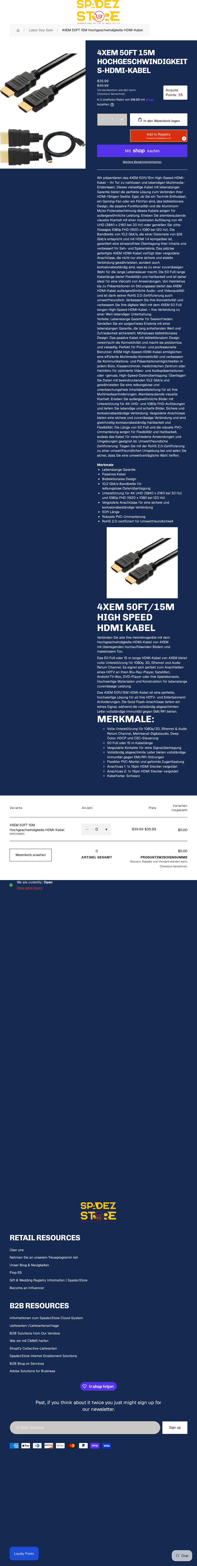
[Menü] (5, 12)
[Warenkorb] (191, 12)
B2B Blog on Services (27, 1363)
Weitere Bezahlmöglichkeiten (142, 162)
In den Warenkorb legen (161, 121)
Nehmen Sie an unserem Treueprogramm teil (44, 1257)
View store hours (29, 888)
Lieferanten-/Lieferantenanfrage (34, 1325)
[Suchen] (16, 12)
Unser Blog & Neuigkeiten (29, 1265)
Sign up (175, 1427)
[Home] (18, 30)
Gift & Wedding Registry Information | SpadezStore (48, 1280)
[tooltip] (184, 138)
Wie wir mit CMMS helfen (29, 1341)
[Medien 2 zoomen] (21, 147)
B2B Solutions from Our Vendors (35, 1333)
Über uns (17, 1250)
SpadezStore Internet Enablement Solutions (43, 1356)
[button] (158, 135)
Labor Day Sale (41, 30)
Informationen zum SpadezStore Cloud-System (46, 1318)
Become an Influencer (27, 1288)
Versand (164, 861)
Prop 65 (16, 1272)
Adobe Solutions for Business (32, 1371)
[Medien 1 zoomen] (43, 83)
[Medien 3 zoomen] (64, 147)
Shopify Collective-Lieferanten (33, 1348)
